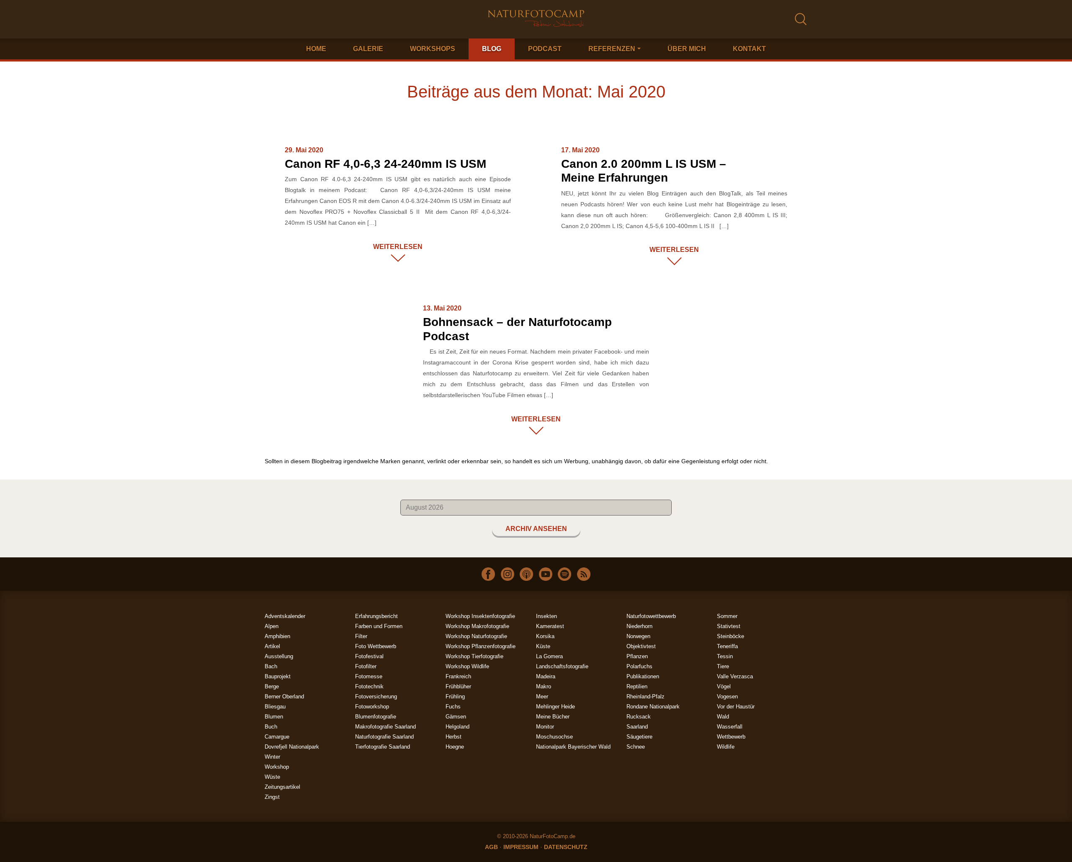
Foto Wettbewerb (375, 646)
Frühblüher (458, 686)
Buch (271, 726)
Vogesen (727, 696)
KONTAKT (749, 48)
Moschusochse (554, 737)
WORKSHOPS (432, 48)
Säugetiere (639, 737)
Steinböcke (730, 636)
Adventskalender (285, 616)
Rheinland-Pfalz (645, 696)
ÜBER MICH (686, 48)
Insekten (546, 616)
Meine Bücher (553, 716)
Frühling (455, 696)
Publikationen (642, 676)
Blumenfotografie (375, 716)
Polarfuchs (639, 666)
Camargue (277, 737)
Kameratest (550, 626)
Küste (543, 646)
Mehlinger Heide (555, 706)
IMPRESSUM (521, 847)
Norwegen (638, 636)
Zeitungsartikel (282, 787)
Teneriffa (727, 646)
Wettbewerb (731, 737)
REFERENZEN (611, 48)
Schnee (635, 747)
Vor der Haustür (736, 706)
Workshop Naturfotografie (476, 636)
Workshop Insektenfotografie (480, 616)
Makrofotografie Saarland (385, 726)
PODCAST (545, 48)
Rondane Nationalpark (653, 706)
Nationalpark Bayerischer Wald (573, 747)
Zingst (272, 797)
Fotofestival (369, 656)
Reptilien (636, 686)
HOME (316, 48)
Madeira (545, 676)
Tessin (725, 656)
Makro (543, 686)
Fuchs (453, 706)
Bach (271, 666)
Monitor (545, 726)
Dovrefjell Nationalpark (292, 747)
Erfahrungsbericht (376, 616)
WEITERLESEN (398, 246)
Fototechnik (369, 686)
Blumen (274, 716)
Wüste (272, 777)
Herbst (453, 737)
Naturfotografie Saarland (384, 737)
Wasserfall (729, 726)
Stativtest (728, 626)
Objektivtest (641, 646)
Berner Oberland (284, 696)
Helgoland (457, 726)
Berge (272, 686)
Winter (272, 757)
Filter (361, 636)
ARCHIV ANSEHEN (536, 528)
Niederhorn (639, 626)
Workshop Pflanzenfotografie (480, 646)
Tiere (723, 666)
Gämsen (456, 716)
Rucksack (638, 716)
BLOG (491, 48)
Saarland (637, 726)
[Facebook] (488, 573)
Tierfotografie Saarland (382, 747)
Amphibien (277, 636)
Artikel (272, 646)
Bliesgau (275, 706)
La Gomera (549, 656)
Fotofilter (365, 666)
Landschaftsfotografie (562, 666)
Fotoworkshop (372, 706)
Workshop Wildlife (467, 666)
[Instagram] (507, 573)
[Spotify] (564, 573)
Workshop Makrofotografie (477, 626)
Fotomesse (368, 676)
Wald (723, 716)
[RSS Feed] (583, 573)
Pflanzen (637, 656)
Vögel (724, 686)
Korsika (545, 636)
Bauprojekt (278, 676)
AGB (491, 847)
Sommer (727, 616)
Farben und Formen (378, 626)
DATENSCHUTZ (566, 847)
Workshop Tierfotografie (474, 656)
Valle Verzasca (735, 676)
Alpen (271, 626)
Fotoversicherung (376, 696)
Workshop (277, 767)
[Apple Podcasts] (526, 573)
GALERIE (368, 48)
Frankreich (458, 676)
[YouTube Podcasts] (545, 573)
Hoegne (455, 747)
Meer (542, 696)
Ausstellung (279, 656)
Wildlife (725, 747)
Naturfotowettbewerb (651, 616)
